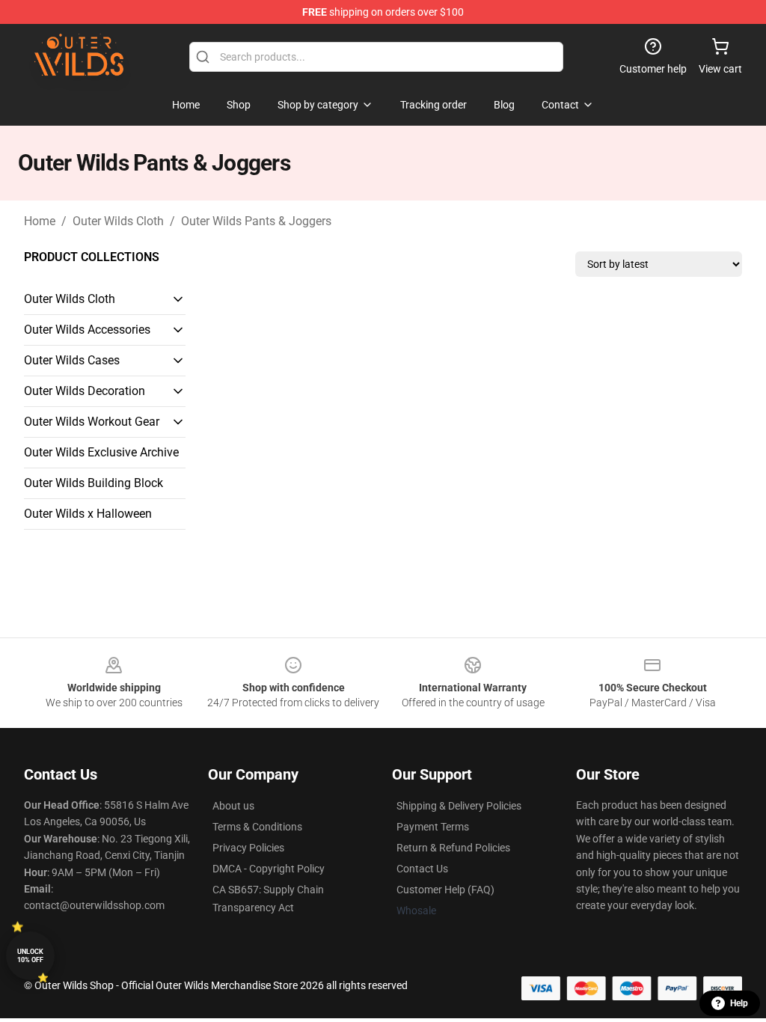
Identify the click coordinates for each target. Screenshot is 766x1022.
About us (233, 806)
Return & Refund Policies (453, 848)
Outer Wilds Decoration (84, 391)
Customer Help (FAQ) (445, 890)
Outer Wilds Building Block (93, 483)
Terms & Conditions (257, 827)
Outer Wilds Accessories (87, 329)
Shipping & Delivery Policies (458, 806)
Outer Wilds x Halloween (88, 514)
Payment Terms (432, 827)
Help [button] (739, 1003)
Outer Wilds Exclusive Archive (101, 452)
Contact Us (422, 869)
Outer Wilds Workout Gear (91, 421)
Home (39, 221)
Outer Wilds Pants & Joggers (256, 221)
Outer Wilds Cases (72, 360)
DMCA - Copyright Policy (268, 869)
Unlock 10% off (30, 956)
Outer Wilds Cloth (118, 221)
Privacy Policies (248, 848)
